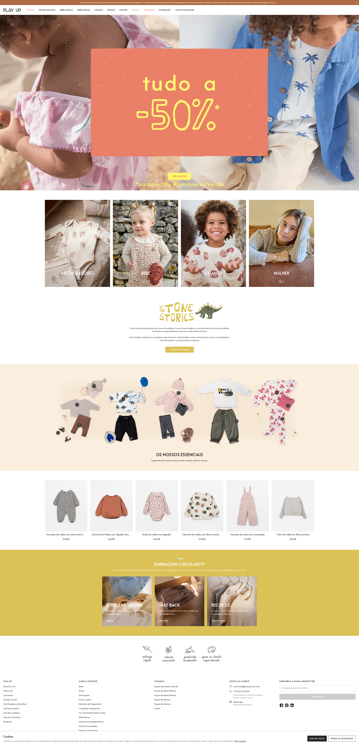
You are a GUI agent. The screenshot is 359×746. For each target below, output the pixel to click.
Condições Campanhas (89, 708)
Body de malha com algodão (156, 534)
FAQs (81, 686)
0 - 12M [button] (77, 281)
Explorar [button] (109, 621)
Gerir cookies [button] (240, 741)
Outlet (157, 708)
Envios (81, 690)
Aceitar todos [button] (317, 738)
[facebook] (281, 705)
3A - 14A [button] (213, 281)
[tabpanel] (179, 102)
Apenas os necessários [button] (342, 738)
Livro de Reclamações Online (92, 712)
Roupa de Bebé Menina (165, 695)
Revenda (7, 721)
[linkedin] (292, 705)
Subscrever (317, 696)
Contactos (8, 695)
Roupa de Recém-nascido (166, 686)
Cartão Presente (11, 708)
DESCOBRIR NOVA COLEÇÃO (179, 176)
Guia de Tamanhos (12, 717)
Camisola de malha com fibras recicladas (202, 534)
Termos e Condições (88, 730)
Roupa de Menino (162, 699)
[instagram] (287, 705)
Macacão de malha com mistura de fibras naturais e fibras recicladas (66, 534)
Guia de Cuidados (11, 712)
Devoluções (84, 695)
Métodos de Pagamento (90, 703)
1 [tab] (177, 186)
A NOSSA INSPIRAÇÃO (179, 349)
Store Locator (85, 699)
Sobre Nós (8, 690)
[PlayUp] (12, 10)
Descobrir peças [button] (218, 621)
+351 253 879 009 (241, 691)
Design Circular (10, 699)
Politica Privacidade (88, 726)
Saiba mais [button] (163, 621)
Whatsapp (238, 702)
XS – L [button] (281, 281)
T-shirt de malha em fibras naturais (293, 534)
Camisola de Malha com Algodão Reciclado (111, 534)
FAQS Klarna (84, 717)
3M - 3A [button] (145, 281)
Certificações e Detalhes (14, 703)
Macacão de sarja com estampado (247, 534)
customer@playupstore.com (246, 686)
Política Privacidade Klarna (91, 721)
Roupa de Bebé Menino (165, 690)
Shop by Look (9, 686)
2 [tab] (181, 186)
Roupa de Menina (162, 703)
